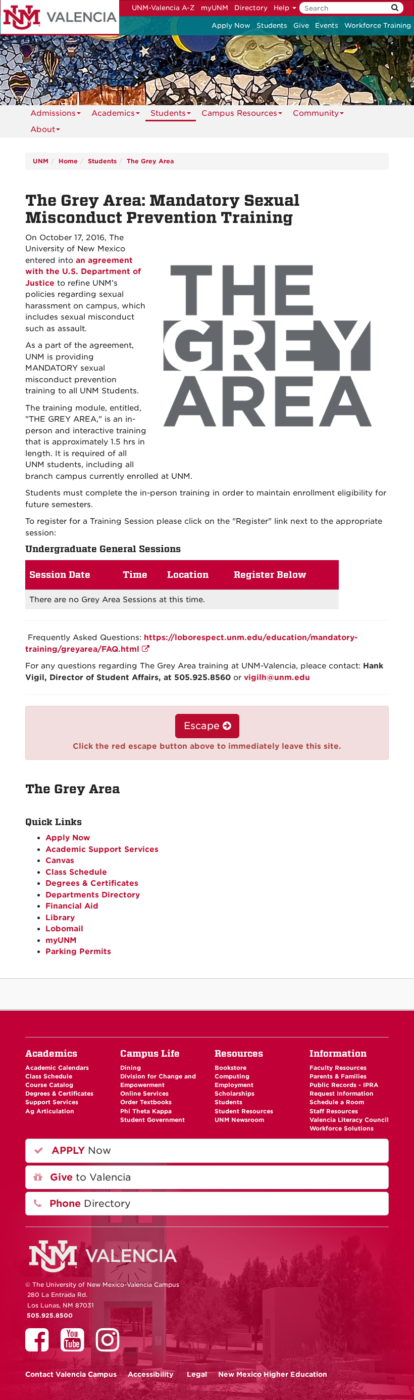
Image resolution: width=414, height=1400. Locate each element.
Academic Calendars (57, 1067)
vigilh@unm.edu (277, 677)
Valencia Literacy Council (349, 1119)
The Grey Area (150, 161)
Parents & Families (338, 1076)
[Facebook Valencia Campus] (40, 1347)
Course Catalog (49, 1085)
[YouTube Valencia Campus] (76, 1347)
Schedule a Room (336, 1102)
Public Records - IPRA (344, 1085)
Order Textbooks (146, 1102)
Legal (197, 1374)
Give (301, 25)
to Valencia (89, 1177)
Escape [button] (203, 726)
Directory (251, 8)
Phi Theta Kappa (146, 1111)
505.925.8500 (50, 1315)
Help (282, 8)
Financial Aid (71, 906)
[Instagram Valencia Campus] (111, 1347)
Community (316, 113)
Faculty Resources (338, 1067)
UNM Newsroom (239, 1119)
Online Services (144, 1093)
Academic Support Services (102, 849)
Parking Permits (78, 951)
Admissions (53, 113)
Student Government (152, 1119)
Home (68, 161)
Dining (130, 1067)
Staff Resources (333, 1111)
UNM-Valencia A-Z (163, 8)
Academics (113, 113)
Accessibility (151, 1374)
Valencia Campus (71, 1374)
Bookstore (230, 1067)
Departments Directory (92, 894)
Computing (232, 1076)
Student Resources (244, 1111)
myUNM (214, 8)
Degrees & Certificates (91, 883)
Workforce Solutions (341, 1128)
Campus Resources (239, 113)
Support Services (51, 1102)
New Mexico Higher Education (272, 1374)
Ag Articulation (49, 1111)
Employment (234, 1085)
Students (271, 25)
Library (60, 917)
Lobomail (64, 928)
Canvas (59, 860)
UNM (40, 161)
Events (326, 25)
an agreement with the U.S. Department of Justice (83, 272)
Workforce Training (377, 25)
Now (79, 1150)
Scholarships (234, 1093)
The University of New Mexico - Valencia (60, 17)
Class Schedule (76, 872)
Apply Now (231, 25)
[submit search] (394, 8)
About (42, 129)
